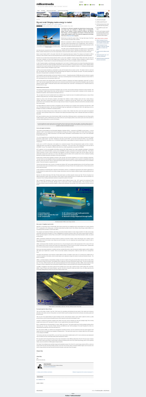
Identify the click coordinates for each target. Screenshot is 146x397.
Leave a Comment (58, 24)
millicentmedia (45, 4)
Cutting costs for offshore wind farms (44, 372)
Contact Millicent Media (63, 10)
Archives (93, 4)
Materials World (70, 35)
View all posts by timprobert (50, 366)
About (87, 4)
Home (82, 4)
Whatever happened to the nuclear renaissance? (83, 372)
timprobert (43, 24)
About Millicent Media (51, 10)
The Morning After (99, 390)
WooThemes (106, 390)
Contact (102, 4)
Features (43, 10)
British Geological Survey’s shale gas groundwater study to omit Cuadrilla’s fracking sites (103, 41)
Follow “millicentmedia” (73, 395)
